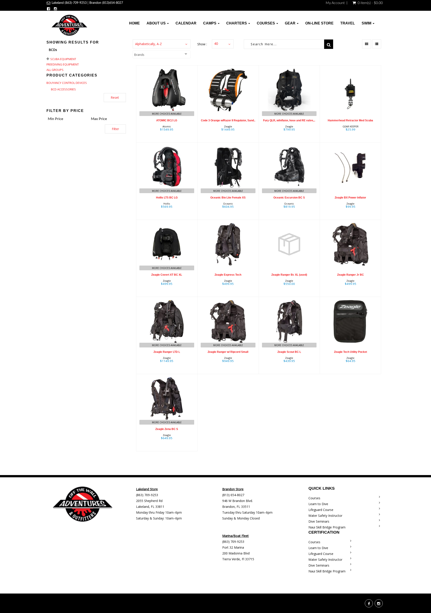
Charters (237, 23)
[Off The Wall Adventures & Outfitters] (69, 25)
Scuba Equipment (63, 59)
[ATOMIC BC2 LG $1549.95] (167, 103)
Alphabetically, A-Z (148, 44)
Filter (115, 129)
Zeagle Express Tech (228, 274)
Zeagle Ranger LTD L (167, 351)
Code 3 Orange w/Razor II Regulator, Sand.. (228, 120)
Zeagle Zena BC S (166, 429)
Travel (347, 23)
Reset (115, 97)
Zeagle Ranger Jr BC (350, 274)
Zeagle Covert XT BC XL (166, 274)
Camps (210, 23)
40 (216, 44)
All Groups (55, 70)
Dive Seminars (318, 521)
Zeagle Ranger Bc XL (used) (289, 274)
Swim (367, 23)
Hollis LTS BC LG (167, 197)
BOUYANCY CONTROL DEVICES (66, 83)
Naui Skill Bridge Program (326, 527)
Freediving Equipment (62, 64)
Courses (266, 23)
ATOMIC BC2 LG (166, 120)
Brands (139, 54)
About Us (157, 23)
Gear (290, 23)
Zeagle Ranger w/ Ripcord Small (228, 351)
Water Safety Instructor (325, 515)
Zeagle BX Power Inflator (350, 197)
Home (134, 23)
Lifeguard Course (320, 510)
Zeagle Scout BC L (289, 351)
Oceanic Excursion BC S (289, 197)
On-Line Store (319, 23)
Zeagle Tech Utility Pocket (350, 351)
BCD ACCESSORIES (63, 89)
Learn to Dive (318, 504)
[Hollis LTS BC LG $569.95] (167, 181)
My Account (335, 2)
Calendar (186, 23)
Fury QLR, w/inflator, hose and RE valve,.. (289, 120)
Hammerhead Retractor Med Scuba (350, 120)
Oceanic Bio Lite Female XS (228, 197)
